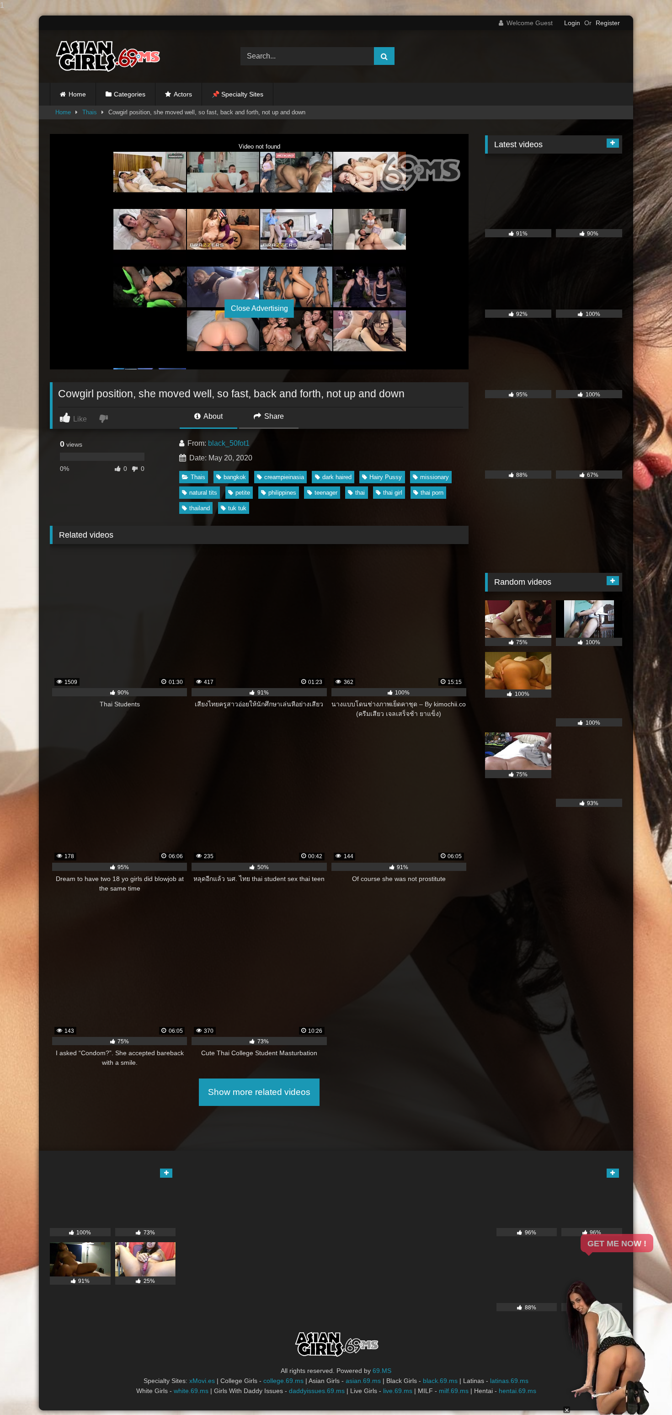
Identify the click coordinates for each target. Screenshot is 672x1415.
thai (360, 492)
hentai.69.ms (517, 1390)
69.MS (382, 1370)
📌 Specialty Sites (237, 94)
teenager (326, 492)
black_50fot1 (229, 443)
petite (242, 492)
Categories (129, 94)
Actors (183, 94)
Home (77, 94)
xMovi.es (202, 1380)
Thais (89, 112)
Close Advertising (259, 308)
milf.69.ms (454, 1390)
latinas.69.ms (509, 1380)
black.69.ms (440, 1380)
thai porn (432, 492)
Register (608, 23)
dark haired (337, 477)
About (212, 416)
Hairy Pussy (385, 477)
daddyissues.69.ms (317, 1390)
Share (273, 416)
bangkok (235, 477)
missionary (434, 477)
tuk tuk (237, 508)
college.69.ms (283, 1380)
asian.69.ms (363, 1380)
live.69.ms (397, 1390)
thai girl (392, 492)
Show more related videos (259, 1092)
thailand (199, 508)
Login (572, 23)
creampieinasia (284, 477)
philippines (282, 492)
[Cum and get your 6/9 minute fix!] (107, 56)
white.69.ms (191, 1390)
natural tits (203, 492)
